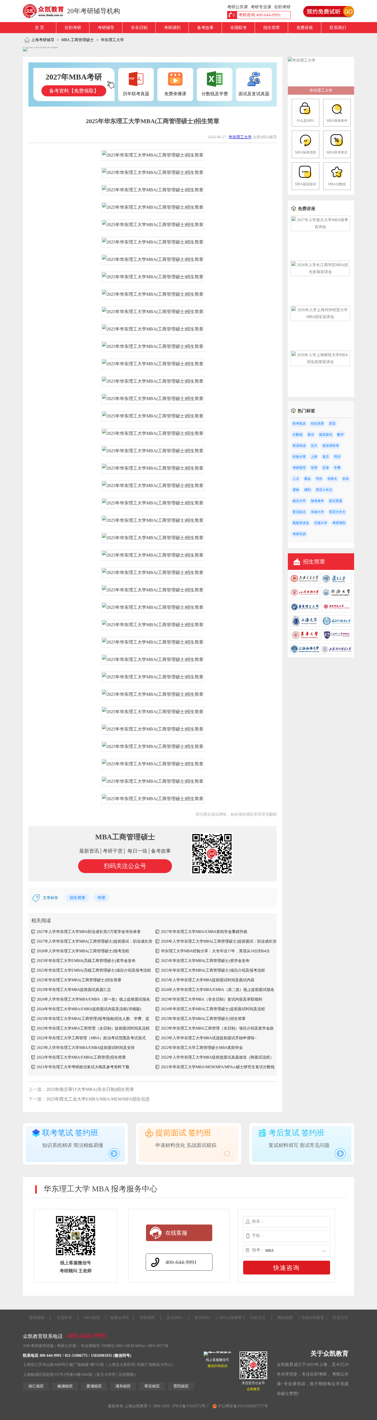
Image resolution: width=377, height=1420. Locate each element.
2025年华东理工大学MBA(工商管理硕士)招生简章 (79, 980)
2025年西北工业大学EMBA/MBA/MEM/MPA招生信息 (98, 1099)
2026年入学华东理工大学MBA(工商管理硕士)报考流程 (83, 951)
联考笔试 (299, 423)
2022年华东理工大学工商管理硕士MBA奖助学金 (202, 1048)
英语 (332, 423)
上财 (314, 457)
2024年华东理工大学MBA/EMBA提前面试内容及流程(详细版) (89, 1009)
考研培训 (299, 534)
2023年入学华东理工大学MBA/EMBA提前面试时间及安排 (86, 1048)
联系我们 (338, 27)
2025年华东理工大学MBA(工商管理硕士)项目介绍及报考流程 (213, 970)
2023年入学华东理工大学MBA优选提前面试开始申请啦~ (209, 1038)
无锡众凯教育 (312, 1318)
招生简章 (271, 27)
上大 (296, 479)
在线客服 (176, 1233)
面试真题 (335, 501)
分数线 (297, 435)
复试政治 (299, 512)
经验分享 (299, 457)
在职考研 (73, 27)
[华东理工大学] (301, 60)
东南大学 (317, 512)
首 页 (39, 27)
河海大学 (320, 523)
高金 (307, 479)
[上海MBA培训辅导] (45, 11)
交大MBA (174, 1318)
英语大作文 (337, 512)
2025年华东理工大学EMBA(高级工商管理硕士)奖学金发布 (86, 961)
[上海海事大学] (305, 653)
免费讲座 (304, 27)
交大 (314, 446)
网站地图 (285, 1318)
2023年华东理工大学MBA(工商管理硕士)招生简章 (203, 1019)
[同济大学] (337, 597)
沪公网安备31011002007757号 (242, 1406)
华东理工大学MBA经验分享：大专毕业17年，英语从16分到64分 (215, 951)
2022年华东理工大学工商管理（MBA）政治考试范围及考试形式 (91, 1038)
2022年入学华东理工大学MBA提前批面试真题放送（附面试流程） (217, 1057)
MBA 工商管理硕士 (77, 40)
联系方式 (340, 1318)
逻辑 (296, 490)
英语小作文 (324, 490)
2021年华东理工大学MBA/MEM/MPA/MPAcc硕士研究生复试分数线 (218, 1067)
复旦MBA (202, 1318)
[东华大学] (305, 639)
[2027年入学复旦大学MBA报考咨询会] (320, 227)
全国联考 (238, 27)
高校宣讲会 (301, 523)
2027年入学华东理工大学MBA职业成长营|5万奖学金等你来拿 (89, 932)
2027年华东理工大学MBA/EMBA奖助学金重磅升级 (204, 932)
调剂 (307, 490)
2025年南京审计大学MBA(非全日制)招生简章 (90, 1089)
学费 (337, 468)
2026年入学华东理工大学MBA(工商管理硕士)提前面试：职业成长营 (219, 941)
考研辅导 (106, 27)
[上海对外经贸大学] (337, 653)
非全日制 (139, 27)
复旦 (325, 457)
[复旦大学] (337, 583)
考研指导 (299, 468)
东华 (345, 479)
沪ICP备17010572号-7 (190, 1406)
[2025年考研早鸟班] (40, 49)
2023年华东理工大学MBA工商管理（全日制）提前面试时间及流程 (93, 1028)
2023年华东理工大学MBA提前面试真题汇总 (74, 990)
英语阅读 (299, 446)
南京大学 (299, 501)
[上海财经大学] (305, 597)
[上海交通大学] (305, 583)
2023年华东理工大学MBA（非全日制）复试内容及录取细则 (211, 999)
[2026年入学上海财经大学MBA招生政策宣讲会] (320, 362)
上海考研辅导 (42, 40)
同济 (337, 457)
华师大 (332, 479)
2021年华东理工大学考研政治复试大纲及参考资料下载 (83, 1067)
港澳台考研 (119, 1318)
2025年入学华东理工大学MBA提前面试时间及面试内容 (207, 980)
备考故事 (205, 27)
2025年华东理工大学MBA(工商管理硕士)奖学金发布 (205, 961)
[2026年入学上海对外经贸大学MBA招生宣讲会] (320, 317)
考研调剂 (172, 27)
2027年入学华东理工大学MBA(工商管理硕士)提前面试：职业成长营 (94, 941)
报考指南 (36, 1318)
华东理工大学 (112, 40)
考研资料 (147, 1318)
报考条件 (317, 501)
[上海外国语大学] (337, 625)
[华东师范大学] (337, 611)
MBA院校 (92, 1318)
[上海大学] (305, 625)
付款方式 (257, 1318)
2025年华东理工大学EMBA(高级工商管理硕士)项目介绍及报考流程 (94, 970)
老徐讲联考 (330, 446)
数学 (340, 435)
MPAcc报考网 (230, 1318)
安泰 (325, 468)
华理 (101, 898)
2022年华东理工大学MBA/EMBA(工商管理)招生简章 (81, 1057)
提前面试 (325, 435)
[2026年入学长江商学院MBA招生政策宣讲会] (320, 272)
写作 (319, 479)
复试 (310, 435)
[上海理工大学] (337, 639)
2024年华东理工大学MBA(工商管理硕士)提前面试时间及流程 (213, 1009)
